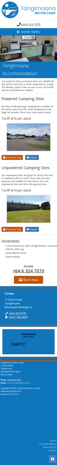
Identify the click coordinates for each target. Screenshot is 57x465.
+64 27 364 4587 (18, 317)
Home (53, 440)
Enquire (33, 157)
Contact (52, 450)
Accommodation (47, 443)
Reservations (49, 447)
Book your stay (13, 157)
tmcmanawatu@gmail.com (18, 383)
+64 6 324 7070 (30, 24)
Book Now (30, 280)
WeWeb (15, 394)
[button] (2, 48)
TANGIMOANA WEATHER (28, 342)
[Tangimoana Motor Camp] (28, 17)
